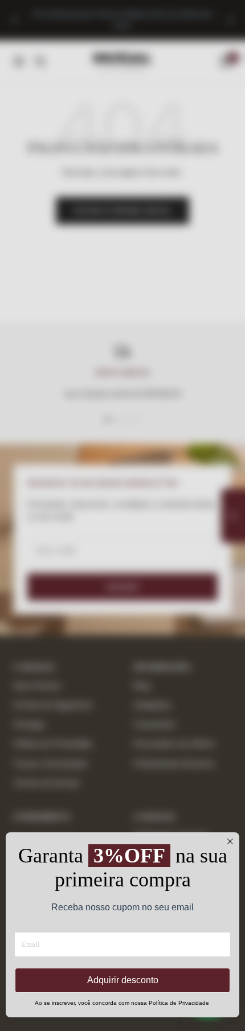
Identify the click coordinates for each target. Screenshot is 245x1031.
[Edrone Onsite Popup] (122, 515)
